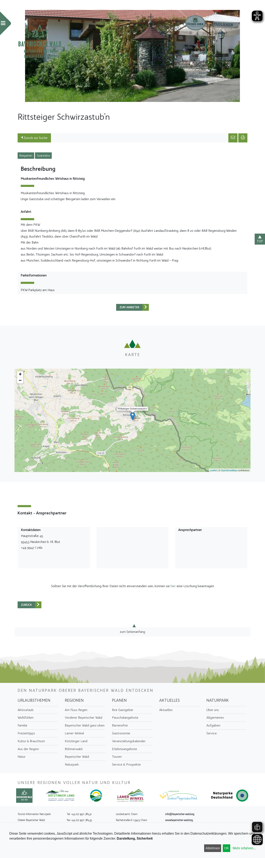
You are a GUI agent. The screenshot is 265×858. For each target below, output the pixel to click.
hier (173, 586)
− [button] (20, 380)
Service (211, 733)
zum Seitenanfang (132, 632)
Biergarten (25, 155)
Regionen (74, 700)
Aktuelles (169, 700)
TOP (260, 241)
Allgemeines (215, 717)
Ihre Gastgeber (122, 710)
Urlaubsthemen (34, 700)
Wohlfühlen (26, 717)
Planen (119, 700)
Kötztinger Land (76, 741)
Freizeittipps (26, 733)
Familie (22, 725)
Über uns (212, 710)
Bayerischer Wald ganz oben (85, 725)
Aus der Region (28, 749)
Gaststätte (43, 155)
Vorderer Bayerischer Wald (83, 717)
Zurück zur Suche (35, 138)
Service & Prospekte (126, 764)
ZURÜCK (26, 605)
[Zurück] (145, 307)
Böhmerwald (73, 749)
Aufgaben (213, 725)
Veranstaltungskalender (129, 741)
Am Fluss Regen (76, 710)
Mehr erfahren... (244, 848)
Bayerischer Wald (77, 757)
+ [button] (20, 374)
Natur (21, 757)
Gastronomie (121, 733)
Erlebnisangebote (124, 749)
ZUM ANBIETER (129, 307)
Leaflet (213, 470)
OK (226, 848)
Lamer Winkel (74, 733)
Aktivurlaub (26, 710)
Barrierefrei (120, 725)
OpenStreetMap (229, 470)
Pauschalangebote (125, 717)
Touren (117, 757)
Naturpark (72, 764)
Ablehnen (213, 848)
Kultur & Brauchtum (31, 741)
